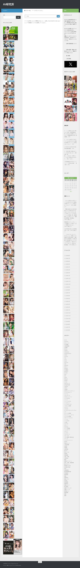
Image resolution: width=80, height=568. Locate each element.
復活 (65, 459)
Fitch (65, 358)
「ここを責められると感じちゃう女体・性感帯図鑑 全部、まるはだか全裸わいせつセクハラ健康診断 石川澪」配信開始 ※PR (70, 133)
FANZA (65, 355)
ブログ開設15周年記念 (69, 437)
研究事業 (66, 482)
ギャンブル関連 (67, 413)
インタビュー (67, 402)
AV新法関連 (66, 346)
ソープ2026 (66, 420)
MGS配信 (66, 370)
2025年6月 (68, 295)
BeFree (65, 349)
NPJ (65, 376)
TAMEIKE (66, 386)
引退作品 (66, 458)
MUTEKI (66, 373)
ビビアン (66, 431)
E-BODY (66, 350)
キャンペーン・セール (69, 414)
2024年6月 (68, 330)
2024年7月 (68, 327)
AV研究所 (8, 4)
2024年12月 (68, 312)
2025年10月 (68, 284)
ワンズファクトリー (68, 440)
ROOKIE (65, 380)
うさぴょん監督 (67, 405)
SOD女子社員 (67, 384)
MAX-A (65, 367)
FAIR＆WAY (66, 352)
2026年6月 (68, 261)
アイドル (66, 393)
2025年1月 (68, 310)
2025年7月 (68, 292)
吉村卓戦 (66, 449)
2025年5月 (68, 298)
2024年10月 (68, 318)
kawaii (65, 361)
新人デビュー (67, 464)
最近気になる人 (67, 465)
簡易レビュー (67, 485)
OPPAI (65, 377)
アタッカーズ (67, 395)
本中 (65, 468)
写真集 (65, 447)
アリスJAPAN (67, 398)
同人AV (65, 450)
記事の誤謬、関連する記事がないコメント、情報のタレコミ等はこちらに (70, 51)
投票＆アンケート (68, 461)
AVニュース (66, 343)
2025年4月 (68, 301)
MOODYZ (66, 371)
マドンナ (66, 438)
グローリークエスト (68, 417)
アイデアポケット (68, 392)
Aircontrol (66, 341)
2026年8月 (68, 255)
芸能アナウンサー (68, 488)
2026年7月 (68, 258)
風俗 (65, 494)
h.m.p (65, 359)
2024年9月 (68, 321)
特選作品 (66, 477)
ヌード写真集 (67, 428)
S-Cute (65, 381)
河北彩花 (66, 473)
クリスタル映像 (67, 416)
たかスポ (66, 423)
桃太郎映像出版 (67, 471)
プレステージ (67, 434)
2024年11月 (68, 315)
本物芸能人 (66, 470)
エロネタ (66, 408)
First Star (66, 356)
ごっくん (66, 419)
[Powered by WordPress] (7, 565)
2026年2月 (68, 272)
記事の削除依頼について (71, 43)
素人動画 (66, 486)
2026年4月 (68, 267)
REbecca (66, 378)
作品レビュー (67, 443)
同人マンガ (66, 452)
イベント (66, 399)
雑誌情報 (66, 492)
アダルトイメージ (68, 396)
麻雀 (65, 495)
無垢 (65, 476)
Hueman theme (18, 565)
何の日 (65, 441)
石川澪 (65, 480)
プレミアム (66, 435)
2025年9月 (68, 287)
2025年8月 (68, 290)
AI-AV (65, 340)
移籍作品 (66, 483)
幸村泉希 (66, 455)
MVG (65, 374)
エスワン (66, 407)
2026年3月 (68, 269)
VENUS (65, 387)
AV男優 (65, 347)
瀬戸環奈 (66, 474)
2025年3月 (68, 304)
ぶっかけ (66, 432)
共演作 (65, 446)
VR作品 (65, 389)
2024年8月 (68, 324)
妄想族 (65, 453)
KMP (65, 364)
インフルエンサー (68, 404)
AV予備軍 (66, 344)
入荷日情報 (68, 58)
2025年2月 (68, 307)
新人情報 (68, 55)
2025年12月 (68, 278)
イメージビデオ (67, 401)
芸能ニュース (67, 489)
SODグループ (67, 383)
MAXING (66, 368)
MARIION (66, 365)
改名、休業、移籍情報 (69, 462)
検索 (4, 15)
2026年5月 (68, 264)
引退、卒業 (66, 456)
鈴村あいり (66, 491)
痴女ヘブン (66, 479)
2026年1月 (68, 275)
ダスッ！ (66, 425)
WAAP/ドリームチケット (69, 390)
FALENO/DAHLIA (67, 353)
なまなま (66, 426)
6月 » (71, 191)
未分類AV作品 (67, 467)
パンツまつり (67, 429)
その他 (65, 422)
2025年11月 (68, 281)
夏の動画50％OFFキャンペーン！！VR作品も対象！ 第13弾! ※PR (70, 163)
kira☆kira (66, 362)
